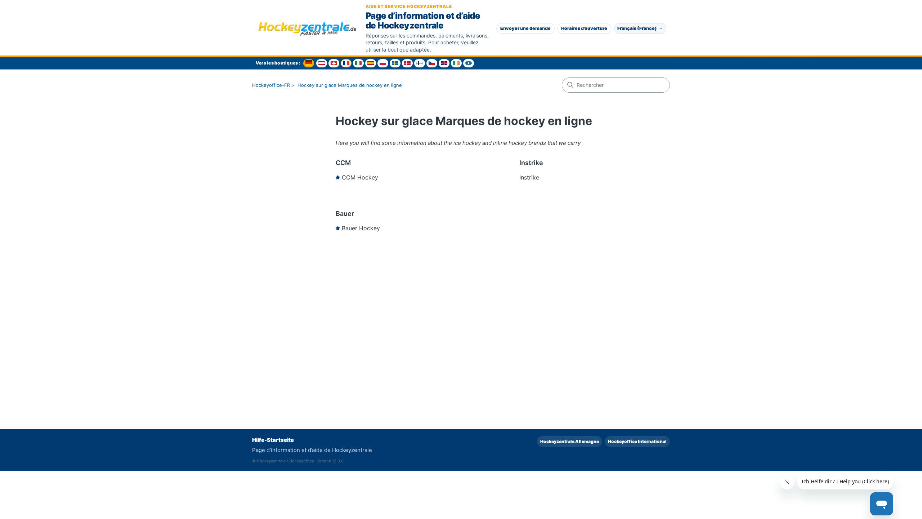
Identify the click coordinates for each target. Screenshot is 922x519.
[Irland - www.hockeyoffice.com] (456, 63)
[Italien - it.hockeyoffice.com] (358, 63)
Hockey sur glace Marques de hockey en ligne (349, 85)
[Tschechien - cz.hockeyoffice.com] (431, 63)
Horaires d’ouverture (584, 28)
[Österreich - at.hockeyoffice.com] (321, 63)
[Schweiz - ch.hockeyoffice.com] (333, 63)
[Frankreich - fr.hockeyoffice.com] (346, 63)
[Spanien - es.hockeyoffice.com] (370, 63)
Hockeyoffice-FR (271, 85)
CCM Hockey (360, 177)
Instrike (531, 163)
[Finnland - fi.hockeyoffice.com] (419, 63)
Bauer (345, 213)
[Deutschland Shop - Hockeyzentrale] (308, 63)
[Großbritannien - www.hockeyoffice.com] (444, 63)
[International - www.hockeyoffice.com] (468, 63)
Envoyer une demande (525, 28)
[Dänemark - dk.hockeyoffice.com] (407, 63)
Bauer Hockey (361, 228)
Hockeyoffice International (637, 441)
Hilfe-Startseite (273, 439)
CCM (343, 163)
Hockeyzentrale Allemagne (569, 441)
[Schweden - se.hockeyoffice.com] (395, 63)
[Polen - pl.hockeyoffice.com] (382, 63)
